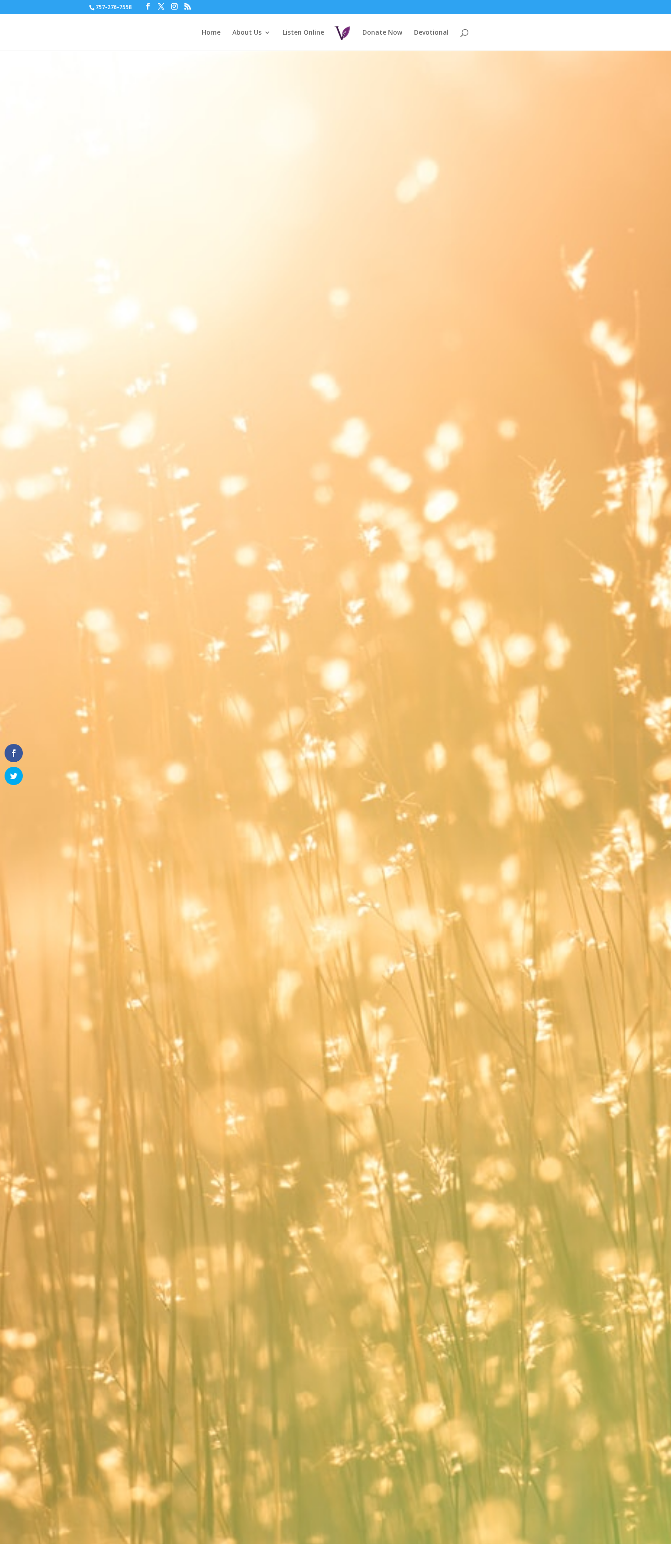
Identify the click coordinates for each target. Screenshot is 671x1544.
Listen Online (303, 32)
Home (211, 32)
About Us (247, 32)
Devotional (431, 32)
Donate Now (382, 32)
